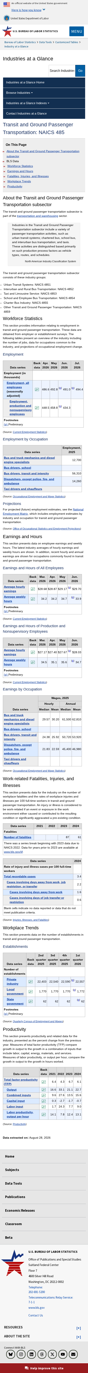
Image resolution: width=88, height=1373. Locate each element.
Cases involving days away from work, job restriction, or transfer (36, 884)
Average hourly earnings (14, 589)
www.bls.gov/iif (13, 851)
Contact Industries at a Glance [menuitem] (26, 113)
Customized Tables (66, 42)
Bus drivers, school (17, 467)
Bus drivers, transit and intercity (26, 473)
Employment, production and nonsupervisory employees (21, 408)
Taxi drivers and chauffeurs (23, 488)
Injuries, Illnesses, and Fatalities (30, 920)
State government (15, 1001)
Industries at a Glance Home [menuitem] (25, 82)
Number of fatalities (17, 837)
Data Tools (45, 42)
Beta (8, 1237)
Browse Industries (18, 92)
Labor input (15, 1106)
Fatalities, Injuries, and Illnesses (28, 176)
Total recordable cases (20, 876)
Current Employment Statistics (29, 432)
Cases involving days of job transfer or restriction (37, 900)
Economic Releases (20, 1210)
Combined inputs (19, 1095)
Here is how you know (26, 10)
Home (9, 1156)
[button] (79, 1328)
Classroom (13, 1224)
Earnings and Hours (20, 171)
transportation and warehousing (37, 215)
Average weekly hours (15, 599)
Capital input (16, 1100)
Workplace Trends (19, 181)
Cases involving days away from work (36, 892)
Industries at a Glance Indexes (26, 103)
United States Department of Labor (29, 18)
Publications (15, 1197)
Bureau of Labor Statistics (20, 42)
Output (12, 1089)
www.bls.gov (36, 1308)
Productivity (14, 186)
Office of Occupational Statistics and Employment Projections (46, 528)
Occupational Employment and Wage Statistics (39, 496)
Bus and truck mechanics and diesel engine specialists (29, 460)
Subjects (12, 1170)
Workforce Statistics (20, 166)
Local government (15, 991)
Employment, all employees (18, 385)
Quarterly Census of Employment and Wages (38, 1021)
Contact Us (35, 1315)
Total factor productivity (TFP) (21, 1082)
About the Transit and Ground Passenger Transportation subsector (43, 154)
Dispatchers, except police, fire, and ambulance (29, 481)
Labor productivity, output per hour (20, 1114)
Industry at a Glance (16, 46)
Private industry (12, 981)
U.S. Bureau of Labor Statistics (35, 31)
